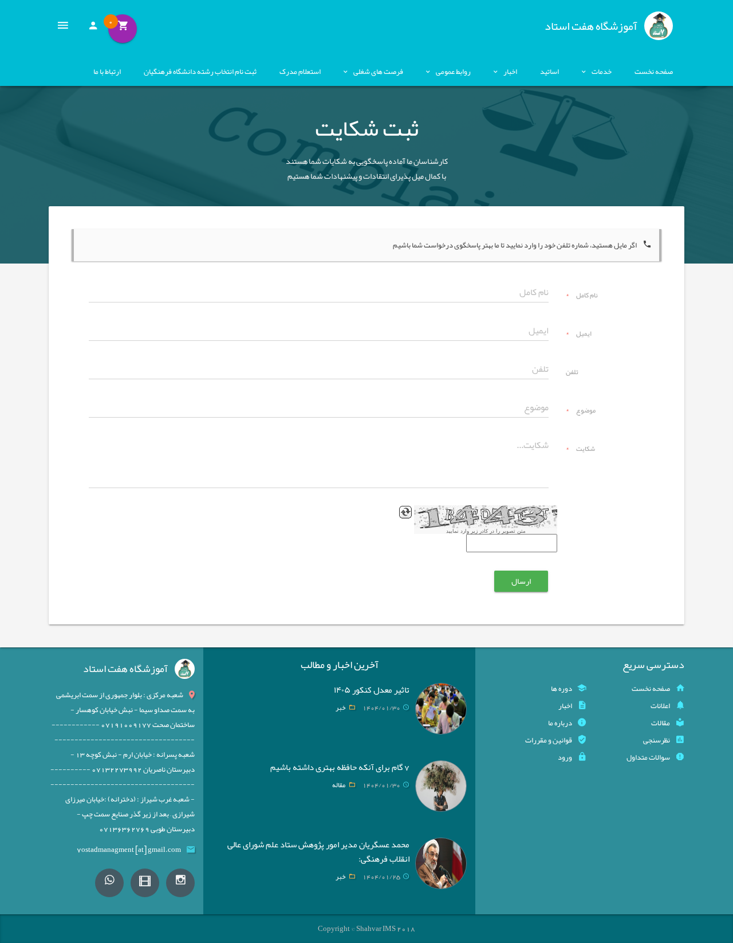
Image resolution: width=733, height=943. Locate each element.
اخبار (565, 705)
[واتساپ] (109, 883)
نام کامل (582, 296)
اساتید (549, 71)
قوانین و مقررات (548, 740)
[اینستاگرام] (180, 883)
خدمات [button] (602, 71)
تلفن (572, 373)
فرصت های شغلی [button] (378, 71)
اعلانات (660, 705)
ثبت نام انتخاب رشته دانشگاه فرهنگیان (200, 71)
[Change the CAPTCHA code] (405, 512)
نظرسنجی (656, 740)
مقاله (338, 785)
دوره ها (561, 688)
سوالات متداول (648, 757)
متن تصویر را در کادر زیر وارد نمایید (486, 531)
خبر (340, 707)
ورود (565, 757)
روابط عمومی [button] (453, 71)
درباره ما (560, 723)
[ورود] (92, 28)
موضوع (581, 411)
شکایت (580, 449)
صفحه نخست (654, 71)
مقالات (660, 723)
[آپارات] (145, 883)
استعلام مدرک (300, 71)
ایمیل (579, 334)
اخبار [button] (510, 71)
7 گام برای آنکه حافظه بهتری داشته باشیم (339, 767)
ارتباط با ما (107, 71)
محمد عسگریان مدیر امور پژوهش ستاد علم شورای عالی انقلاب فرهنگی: (318, 851)
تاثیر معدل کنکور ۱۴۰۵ (371, 689)
